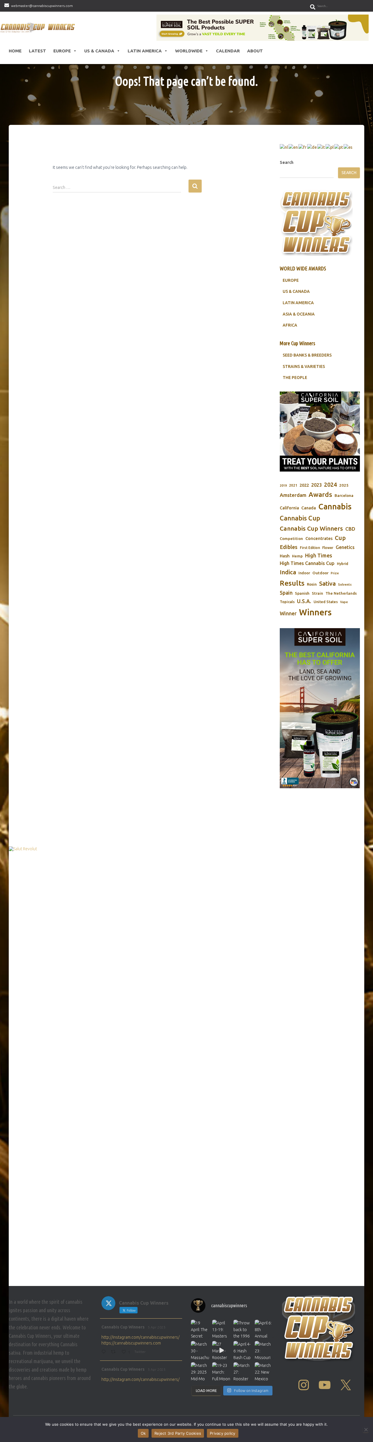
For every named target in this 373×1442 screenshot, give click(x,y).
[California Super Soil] (320, 708)
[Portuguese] (339, 147)
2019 (283, 485)
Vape (344, 602)
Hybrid (342, 564)
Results (292, 583)
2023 (316, 485)
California (289, 508)
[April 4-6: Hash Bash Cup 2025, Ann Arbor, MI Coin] (242, 1350)
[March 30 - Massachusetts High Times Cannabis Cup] (200, 1350)
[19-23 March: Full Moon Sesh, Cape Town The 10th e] (221, 1371)
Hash (285, 555)
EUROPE (291, 280)
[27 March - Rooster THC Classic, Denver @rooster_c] (221, 1350)
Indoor (304, 573)
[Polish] (330, 147)
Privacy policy (222, 1433)
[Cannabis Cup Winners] (38, 27)
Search (286, 162)
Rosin (312, 584)
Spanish (302, 593)
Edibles (289, 547)
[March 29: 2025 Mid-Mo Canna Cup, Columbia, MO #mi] (200, 1371)
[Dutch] (284, 147)
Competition (291, 538)
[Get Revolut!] (186, 1064)
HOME (15, 50)
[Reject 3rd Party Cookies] (366, 1429)
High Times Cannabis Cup (307, 563)
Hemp (297, 556)
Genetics (345, 547)
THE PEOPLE (295, 377)
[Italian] (321, 147)
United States (326, 602)
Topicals (287, 602)
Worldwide (189, 50)
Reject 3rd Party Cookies (177, 1433)
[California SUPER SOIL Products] (262, 28)
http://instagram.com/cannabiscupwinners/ (140, 1337)
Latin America (145, 50)
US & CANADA (296, 291)
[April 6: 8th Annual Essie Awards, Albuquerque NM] (264, 1329)
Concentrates (318, 538)
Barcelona (344, 495)
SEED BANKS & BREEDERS (307, 355)
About (255, 50)
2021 (293, 485)
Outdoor (320, 573)
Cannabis (334, 506)
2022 (304, 485)
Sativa (327, 583)
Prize (335, 573)
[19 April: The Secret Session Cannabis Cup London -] (200, 1329)
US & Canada (99, 50)
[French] (302, 147)
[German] (312, 147)
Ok (143, 1433)
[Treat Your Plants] (320, 431)
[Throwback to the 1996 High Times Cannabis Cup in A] (242, 1329)
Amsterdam (293, 495)
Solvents (345, 584)
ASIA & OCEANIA (299, 314)
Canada (308, 508)
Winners (315, 612)
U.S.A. (304, 601)
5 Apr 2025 (157, 1327)
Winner (288, 613)
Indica (288, 572)
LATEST (37, 50)
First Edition (310, 548)
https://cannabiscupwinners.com (131, 1343)
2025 (344, 485)
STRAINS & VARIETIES (304, 366)
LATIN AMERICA (298, 302)
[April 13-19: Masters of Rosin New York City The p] (221, 1329)
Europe (62, 50)
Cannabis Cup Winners (311, 528)
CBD (350, 529)
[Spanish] (348, 147)
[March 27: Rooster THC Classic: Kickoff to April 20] (242, 1371)
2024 (330, 484)
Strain (317, 593)
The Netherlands (341, 593)
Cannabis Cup (300, 518)
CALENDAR (228, 50)
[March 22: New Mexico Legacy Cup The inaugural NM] (264, 1371)
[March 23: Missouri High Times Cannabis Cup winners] (264, 1350)
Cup (340, 537)
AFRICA (290, 325)
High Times (318, 555)
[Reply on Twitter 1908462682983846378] (105, 1352)
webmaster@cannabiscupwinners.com (42, 6)
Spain (286, 593)
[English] (293, 147)
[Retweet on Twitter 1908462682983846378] (115, 1352)
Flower (327, 548)
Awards (320, 494)
